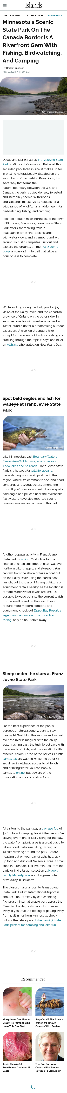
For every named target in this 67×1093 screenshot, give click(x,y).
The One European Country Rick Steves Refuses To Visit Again (48, 1067)
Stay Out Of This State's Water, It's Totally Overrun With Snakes (49, 1023)
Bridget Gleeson (15, 68)
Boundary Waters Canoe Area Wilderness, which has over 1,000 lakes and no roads (30, 461)
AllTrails (12, 344)
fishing (24, 559)
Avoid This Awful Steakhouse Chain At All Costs (17, 1067)
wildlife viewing (41, 470)
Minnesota (55, 15)
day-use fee (50, 828)
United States (34, 15)
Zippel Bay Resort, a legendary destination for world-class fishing (32, 615)
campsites (10, 758)
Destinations (11, 15)
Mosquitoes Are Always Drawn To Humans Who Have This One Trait (16, 1023)
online (20, 772)
